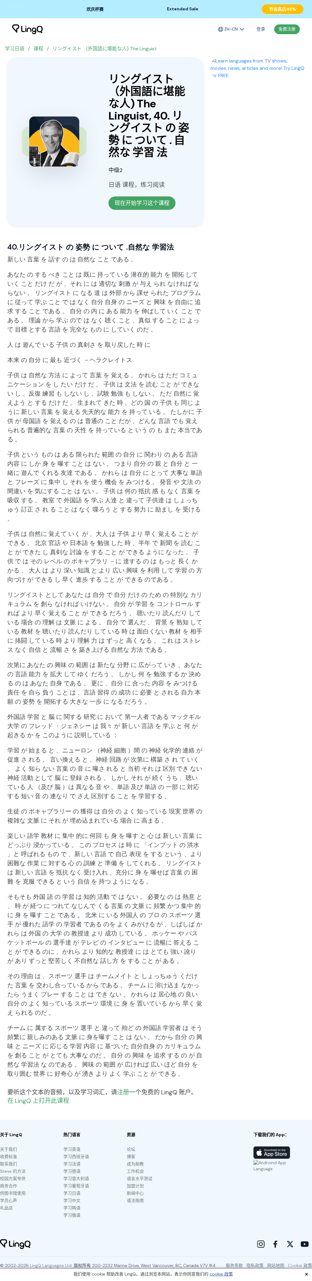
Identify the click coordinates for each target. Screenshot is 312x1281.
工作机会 (135, 1171)
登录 (261, 29)
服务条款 (234, 1265)
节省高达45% (282, 9)
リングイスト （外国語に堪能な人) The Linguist (104, 48)
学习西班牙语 (76, 1156)
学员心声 (8, 1200)
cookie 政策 (221, 1274)
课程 (38, 48)
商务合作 (8, 1186)
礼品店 (6, 1208)
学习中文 (71, 1200)
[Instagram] (261, 1244)
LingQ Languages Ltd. (51, 1265)
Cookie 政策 (300, 1265)
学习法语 (71, 1164)
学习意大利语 (76, 1178)
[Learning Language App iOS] (272, 1152)
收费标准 (8, 1156)
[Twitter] (290, 1244)
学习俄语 (71, 1215)
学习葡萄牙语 (76, 1186)
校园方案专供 (13, 1178)
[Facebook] (275, 1244)
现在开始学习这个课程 (142, 203)
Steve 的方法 (13, 1171)
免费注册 (287, 29)
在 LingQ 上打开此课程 (38, 1101)
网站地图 (275, 1265)
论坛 (131, 1149)
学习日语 (14, 48)
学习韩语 (71, 1208)
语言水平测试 (139, 1178)
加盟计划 (135, 1186)
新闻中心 (135, 1193)
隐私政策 (255, 1265)
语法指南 (135, 1200)
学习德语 (71, 1171)
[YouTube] (304, 1244)
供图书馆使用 (13, 1193)
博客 (131, 1156)
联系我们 (8, 1164)
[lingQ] (27, 29)
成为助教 (135, 1164)
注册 (123, 1092)
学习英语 (71, 1149)
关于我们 (8, 1149)
